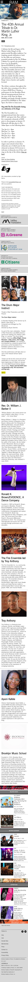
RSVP (2, 212)
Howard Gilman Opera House (9, 161)
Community (5, 20)
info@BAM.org (4, 963)
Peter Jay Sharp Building (8, 159)
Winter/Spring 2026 (10, 46)
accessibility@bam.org (15, 182)
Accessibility (4, 952)
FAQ (2, 935)
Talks (11, 20)
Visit (2, 938)
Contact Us (4, 949)
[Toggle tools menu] (25, 2)
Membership (4, 944)
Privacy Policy (5, 955)
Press (2, 946)
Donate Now (4, 941)
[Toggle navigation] (2, 2)
